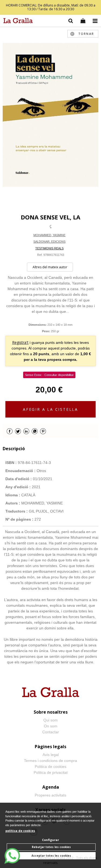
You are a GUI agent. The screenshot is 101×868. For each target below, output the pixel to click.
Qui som (50, 720)
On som (50, 726)
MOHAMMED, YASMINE (49, 235)
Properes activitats (50, 795)
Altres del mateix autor (50, 267)
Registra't (20, 342)
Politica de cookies (50, 766)
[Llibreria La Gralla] (16, 21)
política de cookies (20, 831)
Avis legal (51, 754)
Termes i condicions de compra (50, 760)
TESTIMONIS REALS (49, 248)
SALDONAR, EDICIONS (49, 241)
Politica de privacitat (51, 772)
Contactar (50, 732)
